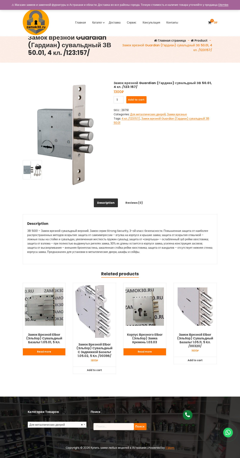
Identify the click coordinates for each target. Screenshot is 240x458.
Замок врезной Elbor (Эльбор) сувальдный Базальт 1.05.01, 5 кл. (44, 338)
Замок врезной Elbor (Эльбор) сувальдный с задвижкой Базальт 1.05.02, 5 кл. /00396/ (94, 350)
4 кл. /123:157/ (131, 119)
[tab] (106, 202)
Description (106, 203)
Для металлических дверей (148, 114)
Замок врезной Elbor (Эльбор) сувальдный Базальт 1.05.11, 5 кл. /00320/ (195, 340)
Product (200, 40)
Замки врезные (177, 114)
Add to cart (136, 99)
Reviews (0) (134, 203)
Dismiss (223, 5)
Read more (44, 351)
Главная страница (171, 40)
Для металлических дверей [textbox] (56, 425)
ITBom (170, 448)
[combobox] (57, 425)
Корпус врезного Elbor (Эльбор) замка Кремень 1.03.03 (145, 338)
